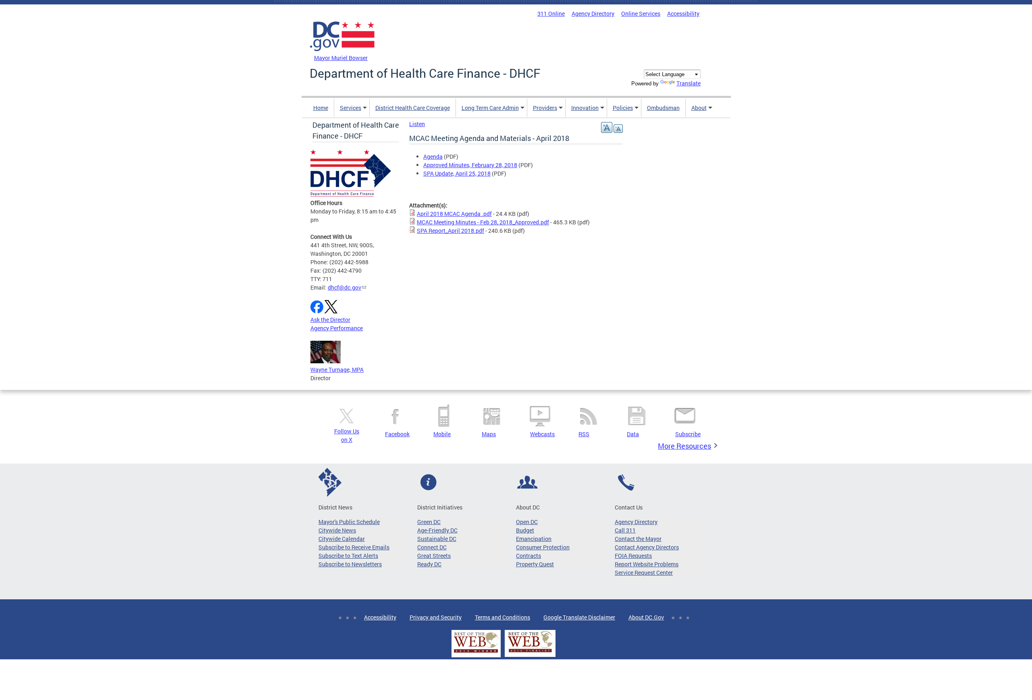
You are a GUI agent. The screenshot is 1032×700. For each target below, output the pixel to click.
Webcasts (542, 434)
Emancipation (533, 539)
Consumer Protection (543, 547)
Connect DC (432, 547)
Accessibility (683, 13)
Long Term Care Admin (490, 108)
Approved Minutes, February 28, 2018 (470, 165)
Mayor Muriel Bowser (341, 58)
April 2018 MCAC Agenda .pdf (454, 213)
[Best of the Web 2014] (476, 653)
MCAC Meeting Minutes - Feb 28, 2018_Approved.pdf (483, 222)
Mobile (442, 434)
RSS (583, 434)
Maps (489, 434)
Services (350, 108)
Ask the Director (330, 319)
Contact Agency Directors (647, 547)
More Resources (684, 446)
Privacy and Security (436, 617)
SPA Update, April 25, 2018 (457, 173)
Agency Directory (593, 13)
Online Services (640, 13)
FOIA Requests (633, 555)
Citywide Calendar (341, 539)
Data (633, 434)
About (699, 108)
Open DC (527, 522)
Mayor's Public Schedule (349, 522)
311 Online (551, 13)
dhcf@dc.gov (344, 287)
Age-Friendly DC (437, 530)
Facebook (397, 434)
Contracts (528, 555)
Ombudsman (663, 108)
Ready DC (429, 564)
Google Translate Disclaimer (579, 617)
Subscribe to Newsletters (350, 564)
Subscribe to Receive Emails (353, 547)
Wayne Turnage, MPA (337, 369)
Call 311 (625, 530)
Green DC (429, 522)
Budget (525, 530)
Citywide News (337, 530)
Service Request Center (644, 572)
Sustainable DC (436, 539)
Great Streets (434, 555)
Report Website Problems (646, 564)
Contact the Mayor (638, 539)
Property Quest (535, 564)
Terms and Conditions (502, 617)
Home (320, 108)
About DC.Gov (646, 617)
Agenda (433, 156)
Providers (545, 108)
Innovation (585, 108)
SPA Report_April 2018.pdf (450, 230)
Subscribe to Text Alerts (348, 555)
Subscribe (688, 434)
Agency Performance (336, 328)
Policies (623, 108)
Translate (688, 83)
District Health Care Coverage (412, 108)
